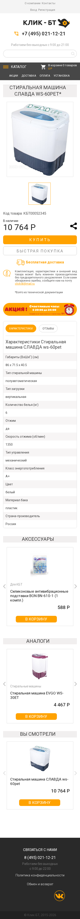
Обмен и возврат (40, 884)
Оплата (45, 75)
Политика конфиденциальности (40, 875)
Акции (13, 75)
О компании (32, 3)
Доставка (29, 75)
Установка (62, 75)
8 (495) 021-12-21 (40, 857)
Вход (33, 9)
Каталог (18, 67)
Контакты (48, 3)
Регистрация (46, 9)
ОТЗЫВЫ (48, 328)
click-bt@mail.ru (25, 283)
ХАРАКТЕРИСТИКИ (21, 328)
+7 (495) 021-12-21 (44, 34)
